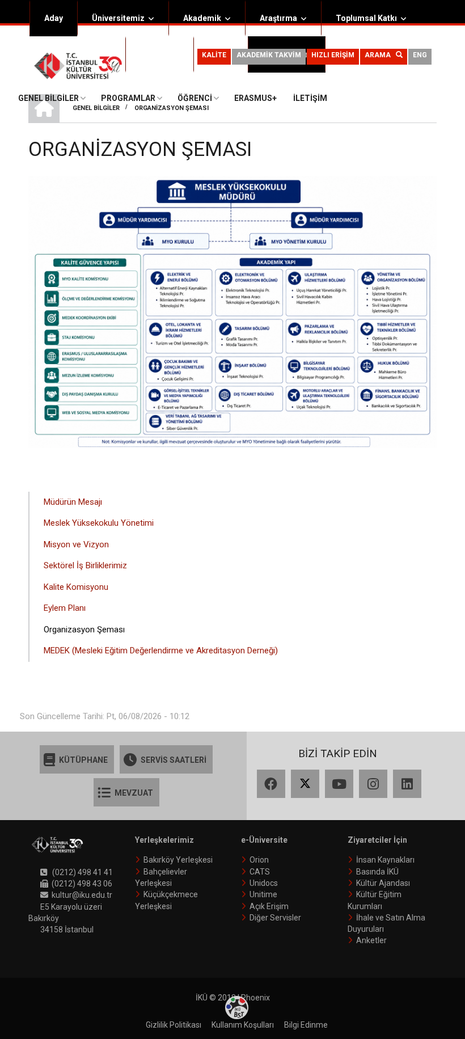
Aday (53, 18)
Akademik (202, 18)
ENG (420, 55)
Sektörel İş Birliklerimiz (85, 565)
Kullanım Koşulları (243, 1024)
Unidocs (264, 883)
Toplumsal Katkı (366, 18)
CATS (260, 871)
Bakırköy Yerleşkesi (178, 859)
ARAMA (380, 55)
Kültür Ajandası (383, 883)
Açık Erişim (269, 906)
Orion (259, 859)
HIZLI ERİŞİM (332, 55)
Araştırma (278, 18)
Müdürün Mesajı (73, 502)
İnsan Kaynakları (385, 859)
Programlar (128, 98)
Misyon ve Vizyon (76, 544)
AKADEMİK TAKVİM (268, 55)
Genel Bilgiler (48, 98)
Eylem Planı (65, 608)
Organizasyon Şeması (84, 629)
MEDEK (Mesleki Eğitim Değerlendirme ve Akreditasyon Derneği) (161, 650)
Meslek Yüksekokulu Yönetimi (99, 523)
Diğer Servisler (275, 917)
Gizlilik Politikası (173, 1024)
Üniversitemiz (118, 18)
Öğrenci (155, 54)
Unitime (263, 894)
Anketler (371, 940)
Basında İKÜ (377, 871)
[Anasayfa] (78, 65)
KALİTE (214, 55)
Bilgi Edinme (306, 1024)
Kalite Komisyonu (76, 587)
